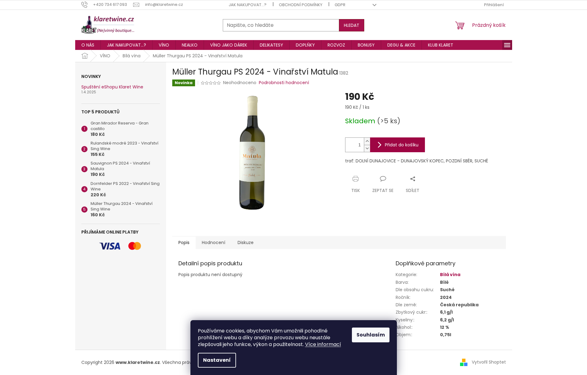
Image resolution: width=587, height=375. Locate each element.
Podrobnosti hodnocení (284, 83)
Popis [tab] (184, 242)
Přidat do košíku (401, 145)
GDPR (340, 5)
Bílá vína (450, 274)
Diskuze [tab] (246, 242)
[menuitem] (87, 45)
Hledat (351, 25)
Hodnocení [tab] (213, 242)
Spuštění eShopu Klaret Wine (112, 87)
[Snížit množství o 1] (367, 148)
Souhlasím (371, 334)
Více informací (323, 344)
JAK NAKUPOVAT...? (248, 5)
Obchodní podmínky (300, 5)
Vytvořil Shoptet (489, 362)
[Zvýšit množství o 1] (367, 141)
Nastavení (217, 360)
